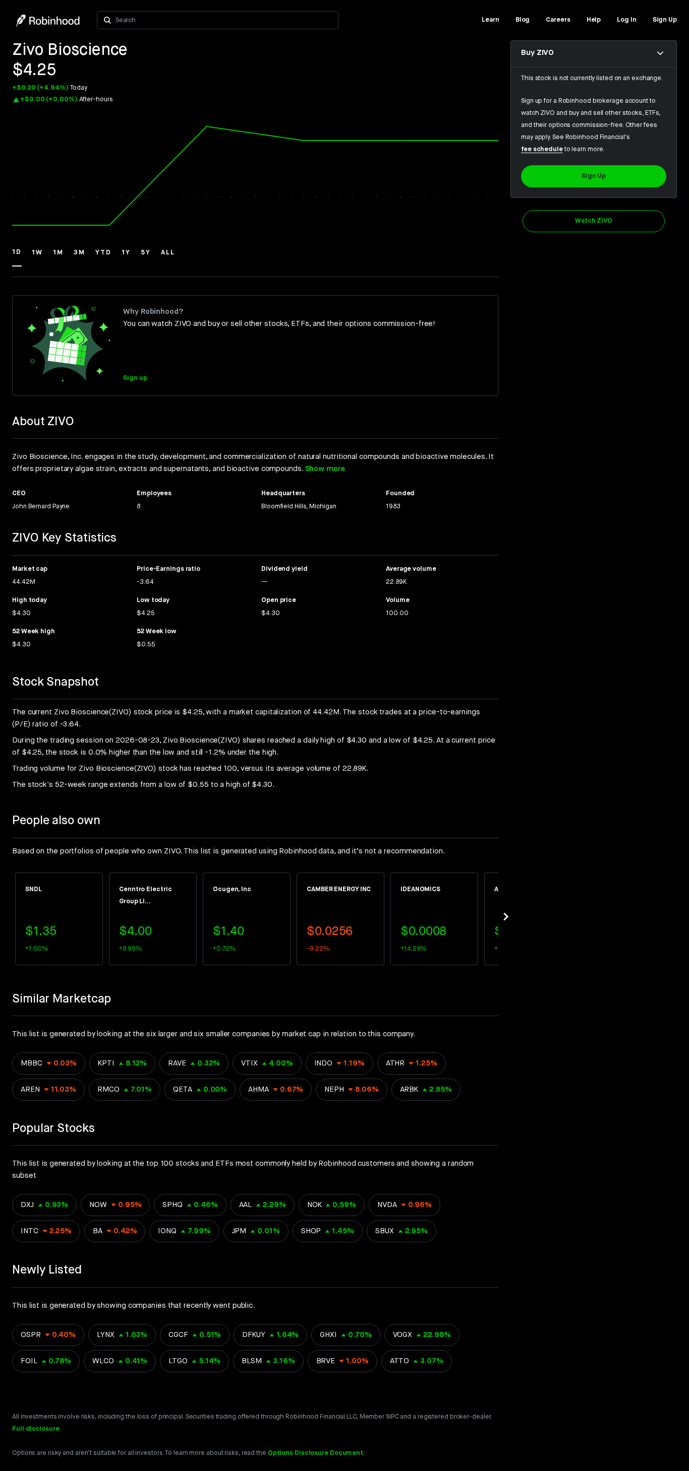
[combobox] (224, 20)
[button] (17, 256)
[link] (490, 20)
